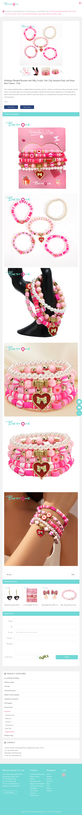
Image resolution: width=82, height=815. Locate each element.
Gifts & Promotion (10, 690)
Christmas (8, 722)
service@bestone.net (15, 755)
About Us (49, 781)
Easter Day (8, 728)
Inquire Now (11, 107)
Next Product (27, 107)
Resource (49, 788)
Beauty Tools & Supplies (12, 695)
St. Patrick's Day (9, 715)
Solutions (49, 776)
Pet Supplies (8, 703)
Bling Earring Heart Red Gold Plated (13, 605)
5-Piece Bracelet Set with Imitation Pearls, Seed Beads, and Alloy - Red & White (31, 605)
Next (73, 574)
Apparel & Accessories (11, 699)
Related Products (10, 582)
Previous (9, 574)
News (48, 783)
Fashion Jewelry (9, 682)
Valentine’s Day (43, 11)
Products (22, 11)
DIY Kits (7, 686)
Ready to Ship (9, 735)
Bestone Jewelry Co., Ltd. (13, 770)
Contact (48, 790)
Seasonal (31, 11)
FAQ (47, 786)
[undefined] (41, 44)
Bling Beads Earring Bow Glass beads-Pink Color (50, 605)
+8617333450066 (16, 753)
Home (15, 11)
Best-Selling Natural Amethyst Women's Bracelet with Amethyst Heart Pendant (69, 605)
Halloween (8, 718)
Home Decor (9, 707)
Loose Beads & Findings (12, 678)
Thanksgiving (9, 725)
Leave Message (9, 792)
